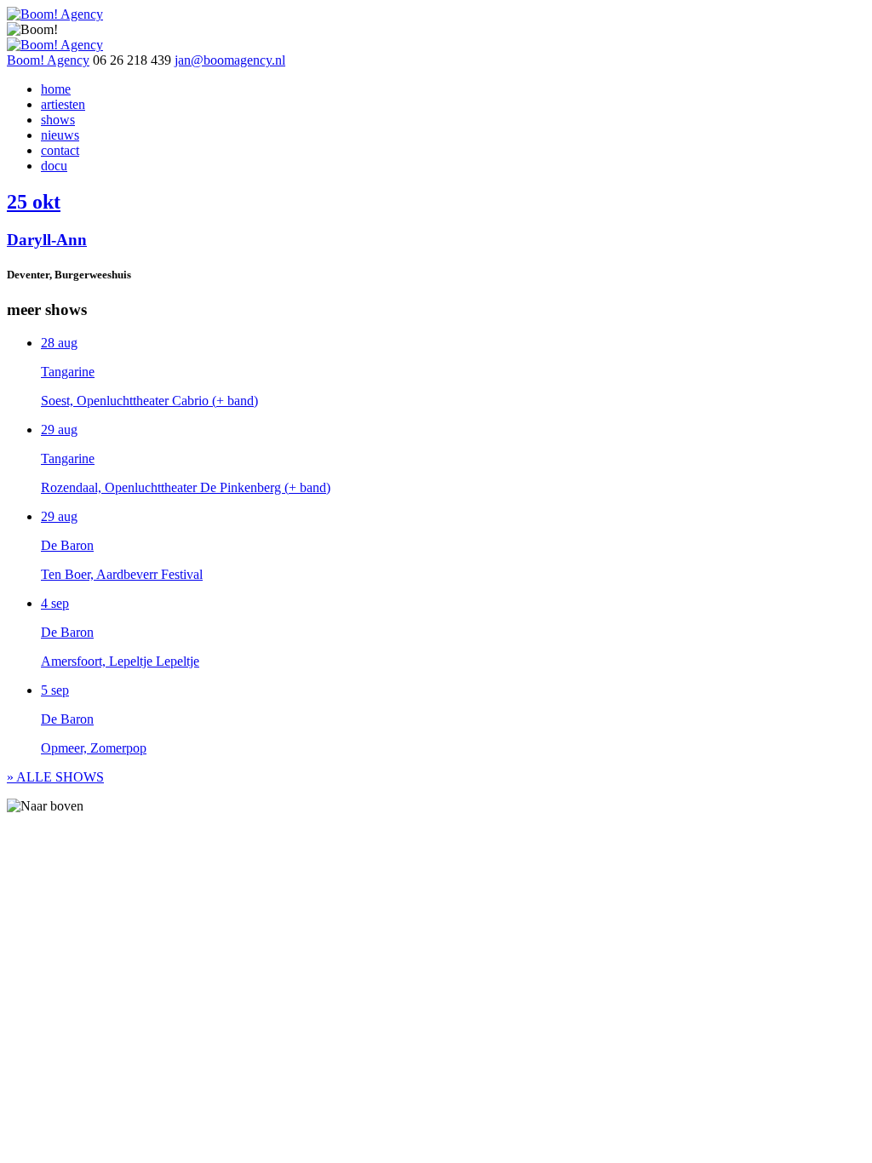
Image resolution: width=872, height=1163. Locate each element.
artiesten (63, 104)
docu (54, 165)
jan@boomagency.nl (230, 60)
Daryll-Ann (47, 240)
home (56, 89)
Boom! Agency (48, 60)
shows (58, 119)
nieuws (60, 135)
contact (60, 150)
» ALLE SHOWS (55, 777)
